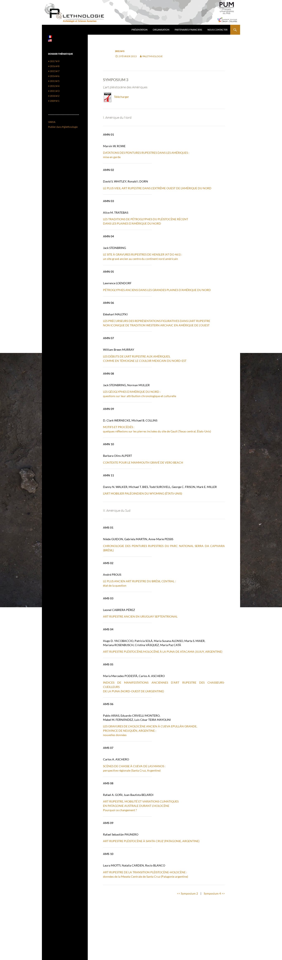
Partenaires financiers (188, 29)
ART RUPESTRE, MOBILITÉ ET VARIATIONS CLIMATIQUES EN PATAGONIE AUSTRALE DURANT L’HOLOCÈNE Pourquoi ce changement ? (141, 806)
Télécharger (120, 96)
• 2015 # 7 (53, 71)
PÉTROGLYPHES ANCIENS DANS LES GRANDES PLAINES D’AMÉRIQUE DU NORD (157, 290)
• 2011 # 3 (53, 90)
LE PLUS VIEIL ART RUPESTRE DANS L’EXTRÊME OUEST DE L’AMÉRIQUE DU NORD (157, 188)
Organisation (161, 29)
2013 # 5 (119, 51)
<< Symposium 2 (187, 893)
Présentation (139, 29)
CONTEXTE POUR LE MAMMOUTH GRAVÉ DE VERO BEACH (143, 462)
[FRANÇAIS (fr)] (50, 36)
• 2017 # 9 (53, 61)
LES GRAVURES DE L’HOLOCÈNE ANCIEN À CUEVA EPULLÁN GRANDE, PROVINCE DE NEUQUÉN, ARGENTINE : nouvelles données (150, 730)
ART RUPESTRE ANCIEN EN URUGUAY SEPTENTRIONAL (140, 616)
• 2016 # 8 (53, 66)
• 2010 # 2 (53, 95)
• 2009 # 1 (53, 100)
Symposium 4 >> (214, 893)
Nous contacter (217, 29)
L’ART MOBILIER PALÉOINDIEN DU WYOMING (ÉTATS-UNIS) (142, 493)
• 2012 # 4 (53, 86)
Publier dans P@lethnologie (63, 126)
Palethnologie (152, 56)
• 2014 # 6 (53, 76)
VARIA (51, 121)
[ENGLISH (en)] (50, 40)
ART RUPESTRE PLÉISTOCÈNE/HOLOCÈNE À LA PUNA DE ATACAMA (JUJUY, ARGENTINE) (162, 651)
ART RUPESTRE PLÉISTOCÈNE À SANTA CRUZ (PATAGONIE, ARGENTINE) (151, 841)
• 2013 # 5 (53, 81)
